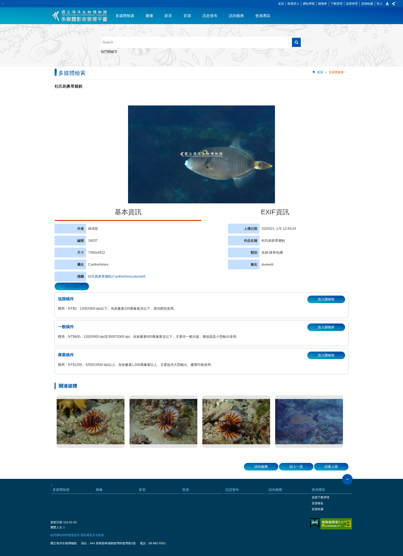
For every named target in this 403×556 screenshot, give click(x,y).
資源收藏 (367, 3)
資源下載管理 (320, 497)
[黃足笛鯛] (309, 421)
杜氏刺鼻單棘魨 (100, 276)
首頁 (281, 3)
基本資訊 (128, 212)
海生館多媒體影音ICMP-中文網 (80, 15)
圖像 (149, 16)
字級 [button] (387, 4)
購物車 (322, 3)
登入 (379, 3)
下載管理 (336, 3)
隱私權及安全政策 (92, 535)
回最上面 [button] (331, 466)
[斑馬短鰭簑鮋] (90, 421)
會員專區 (262, 16)
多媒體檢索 (124, 16)
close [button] (347, 479)
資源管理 (352, 3)
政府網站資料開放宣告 (65, 535)
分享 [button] (393, 4)
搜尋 (296, 42)
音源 (187, 16)
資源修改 (317, 503)
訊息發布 (209, 16)
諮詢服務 (236, 16)
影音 (168, 16)
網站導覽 (309, 3)
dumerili (139, 276)
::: (3, 3)
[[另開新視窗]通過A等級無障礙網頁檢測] (336, 523)
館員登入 (293, 3)
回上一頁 (296, 466)
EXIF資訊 (275, 212)
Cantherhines (123, 276)
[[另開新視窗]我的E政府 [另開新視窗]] (314, 523)
